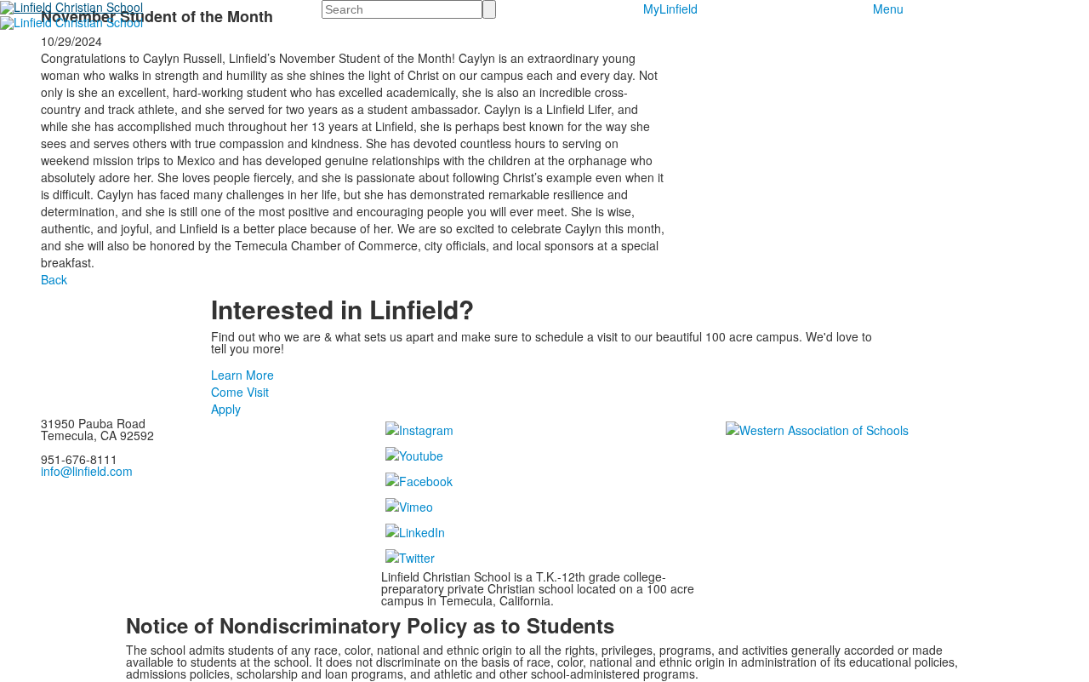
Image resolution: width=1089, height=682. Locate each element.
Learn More (242, 374)
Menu (888, 8)
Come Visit (240, 391)
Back (54, 279)
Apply (226, 408)
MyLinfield (670, 8)
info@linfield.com (87, 470)
